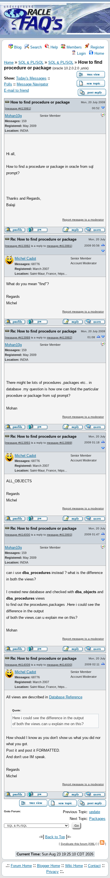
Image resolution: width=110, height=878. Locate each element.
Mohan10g (13, 116)
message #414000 (18, 534)
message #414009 (18, 664)
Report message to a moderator (83, 219)
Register (96, 47)
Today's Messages (31, 78)
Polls (8, 84)
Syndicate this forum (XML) (78, 843)
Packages (97, 819)
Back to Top (55, 837)
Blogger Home (48, 866)
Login (81, 53)
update (94, 812)
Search (35, 47)
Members (73, 47)
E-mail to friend (16, 90)
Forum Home (21, 866)
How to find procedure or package (40, 102)
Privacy (52, 872)
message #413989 (18, 337)
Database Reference (65, 697)
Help (53, 47)
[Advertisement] (88, 19)
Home (98, 53)
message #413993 (18, 442)
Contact (94, 866)
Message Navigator (32, 84)
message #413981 (18, 108)
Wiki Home (74, 866)
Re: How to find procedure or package (43, 239)
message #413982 (18, 245)
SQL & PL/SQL (30, 62)
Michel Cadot (25, 258)
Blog (17, 47)
